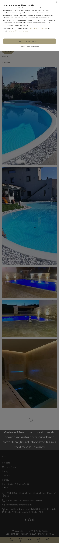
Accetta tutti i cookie (29, 41)
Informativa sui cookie (38, 28)
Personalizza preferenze (29, 47)
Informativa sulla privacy (19, 31)
